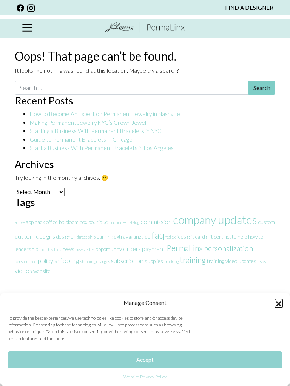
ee (147, 236)
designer (66, 236)
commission (156, 221)
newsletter (85, 249)
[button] (278, 302)
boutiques (117, 222)
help (242, 236)
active (20, 222)
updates (247, 261)
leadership (26, 249)
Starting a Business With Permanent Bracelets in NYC (96, 130)
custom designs (35, 236)
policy (45, 260)
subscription (127, 260)
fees (181, 236)
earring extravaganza (120, 236)
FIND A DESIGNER (249, 7)
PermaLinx (185, 248)
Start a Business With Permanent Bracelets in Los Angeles (102, 147)
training (193, 260)
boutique (98, 222)
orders (132, 248)
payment (153, 248)
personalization (228, 248)
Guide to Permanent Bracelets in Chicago (81, 139)
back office (46, 222)
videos (23, 270)
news (68, 249)
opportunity (109, 249)
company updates (215, 219)
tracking (171, 261)
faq (157, 234)
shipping (66, 260)
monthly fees (50, 249)
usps (262, 261)
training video (222, 261)
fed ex (170, 236)
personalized (26, 261)
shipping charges (95, 261)
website (42, 271)
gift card (196, 236)
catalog (133, 222)
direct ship (86, 236)
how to (255, 236)
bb (61, 222)
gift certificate (221, 236)
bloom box (76, 222)
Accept (145, 359)
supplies (154, 261)
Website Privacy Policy (145, 377)
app (30, 222)
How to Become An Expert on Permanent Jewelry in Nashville (105, 113)
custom (266, 222)
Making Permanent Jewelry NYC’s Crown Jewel (88, 122)
